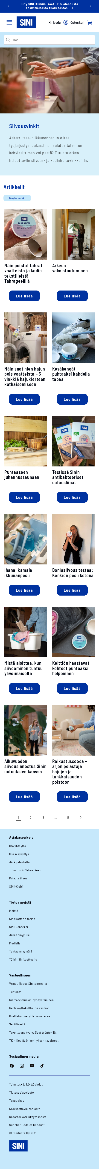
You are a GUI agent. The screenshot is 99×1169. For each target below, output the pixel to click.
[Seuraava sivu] (81, 817)
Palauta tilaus (18, 878)
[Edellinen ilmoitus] (8, 6)
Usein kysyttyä (19, 854)
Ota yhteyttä (17, 846)
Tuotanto (15, 992)
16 (68, 817)
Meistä (13, 911)
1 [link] (18, 817)
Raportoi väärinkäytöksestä (28, 1117)
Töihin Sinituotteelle (23, 959)
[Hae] (8, 40)
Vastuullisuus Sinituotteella (28, 983)
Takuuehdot (17, 1100)
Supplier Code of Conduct (26, 1125)
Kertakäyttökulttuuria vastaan (29, 1008)
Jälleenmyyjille (19, 935)
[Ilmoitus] (90, 6)
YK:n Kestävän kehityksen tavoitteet (34, 1040)
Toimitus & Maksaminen (25, 870)
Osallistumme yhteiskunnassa (29, 1016)
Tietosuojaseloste (21, 1092)
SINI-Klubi (16, 886)
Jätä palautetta (19, 862)
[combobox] (54, 40)
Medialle (15, 943)
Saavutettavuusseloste (25, 1109)
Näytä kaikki (17, 198)
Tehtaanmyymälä (20, 951)
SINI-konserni (18, 927)
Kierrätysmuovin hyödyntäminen (31, 1000)
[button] (9, 22)
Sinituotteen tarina (22, 919)
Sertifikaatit (17, 1024)
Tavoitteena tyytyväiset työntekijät (33, 1032)
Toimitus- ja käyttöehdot (26, 1084)
